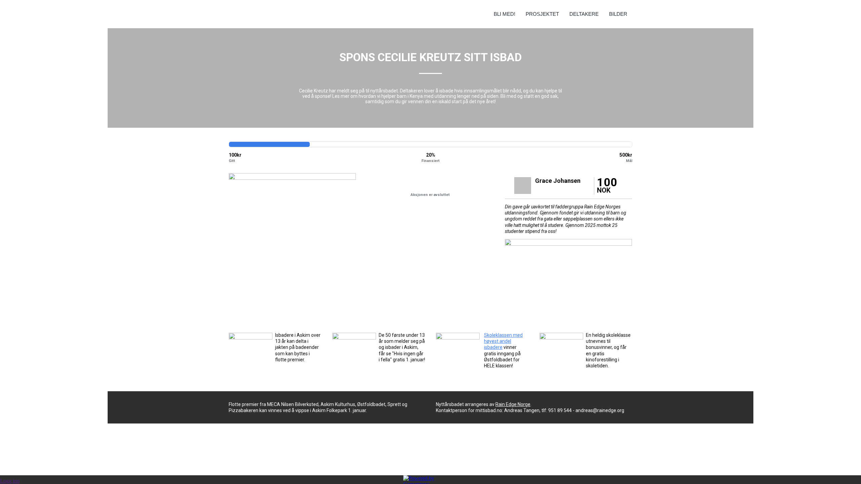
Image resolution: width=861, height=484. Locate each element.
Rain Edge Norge (512, 404)
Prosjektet (542, 14)
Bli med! (504, 14)
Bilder (618, 14)
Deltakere (584, 14)
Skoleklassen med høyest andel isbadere (503, 341)
